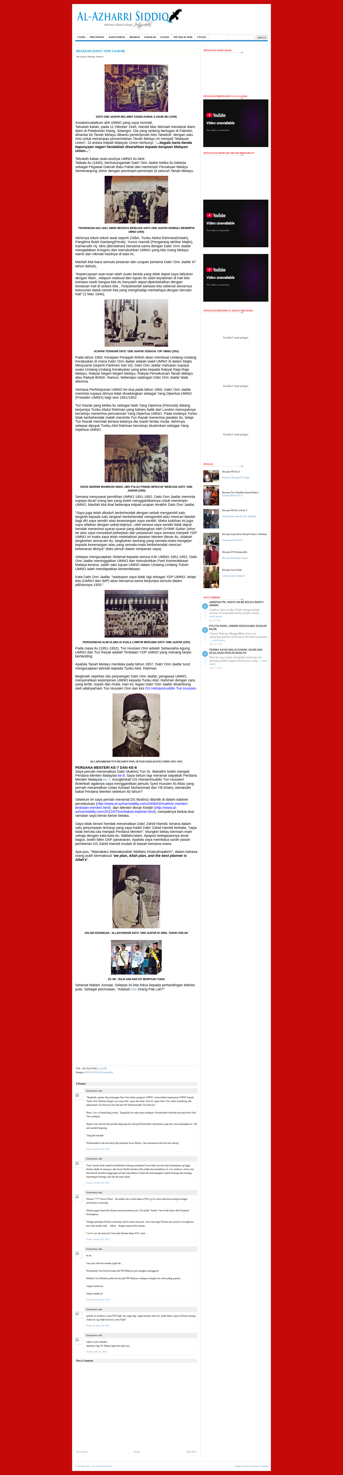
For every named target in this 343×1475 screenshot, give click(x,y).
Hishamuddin (106, 1072)
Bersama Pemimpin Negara (235, 558)
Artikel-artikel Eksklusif (233, 575)
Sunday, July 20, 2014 (96, 1351)
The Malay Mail (183, 37)
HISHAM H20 (92, 1072)
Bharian (135, 37)
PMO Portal (97, 37)
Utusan (201, 37)
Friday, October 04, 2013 (98, 1149)
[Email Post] (110, 1068)
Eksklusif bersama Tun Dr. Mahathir (239, 516)
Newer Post (81, 1451)
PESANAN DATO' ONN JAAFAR (100, 51)
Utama (81, 37)
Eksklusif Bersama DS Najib (235, 477)
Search (262, 37)
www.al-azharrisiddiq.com (102, 1466)
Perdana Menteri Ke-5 (232, 495)
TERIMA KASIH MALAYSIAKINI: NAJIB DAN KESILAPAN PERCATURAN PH (235, 651)
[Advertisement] (136, 1035)
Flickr (164, 37)
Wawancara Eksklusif (232, 540)
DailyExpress (117, 37)
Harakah (150, 37)
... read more (217, 640)
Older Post (191, 1451)
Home (137, 1451)
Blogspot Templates (260, 1466)
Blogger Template (242, 1466)
